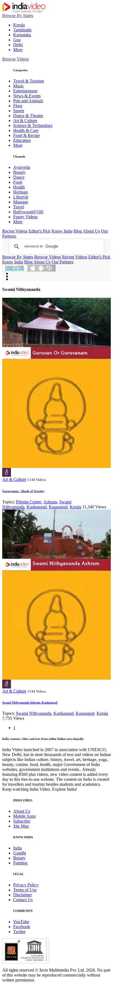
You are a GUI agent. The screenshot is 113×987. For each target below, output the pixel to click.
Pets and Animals (28, 100)
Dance (18, 177)
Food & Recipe (26, 135)
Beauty (19, 172)
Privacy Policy (25, 885)
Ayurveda (21, 167)
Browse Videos (15, 59)
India (17, 848)
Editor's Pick (39, 231)
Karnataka (22, 34)
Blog (78, 231)
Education (22, 140)
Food (17, 182)
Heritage (20, 192)
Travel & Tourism (28, 81)
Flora (17, 105)
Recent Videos (14, 231)
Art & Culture (25, 120)
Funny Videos (25, 216)
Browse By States (17, 15)
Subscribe (21, 821)
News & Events (27, 95)
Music (18, 86)
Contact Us (23, 899)
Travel (18, 207)
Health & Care (25, 130)
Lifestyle (20, 197)
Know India (62, 231)
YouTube (21, 921)
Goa (17, 39)
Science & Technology (33, 125)
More (17, 49)
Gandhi (19, 853)
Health (19, 187)
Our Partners (63, 262)
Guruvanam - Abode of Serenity (23, 491)
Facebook (21, 926)
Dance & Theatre (28, 115)
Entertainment (25, 91)
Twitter (19, 931)
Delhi (18, 44)
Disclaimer (22, 894)
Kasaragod (58, 506)
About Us (91, 231)
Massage (20, 202)
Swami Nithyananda (33, 713)
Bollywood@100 (28, 211)
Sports (18, 110)
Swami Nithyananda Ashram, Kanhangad (29, 702)
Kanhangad (37, 506)
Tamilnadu (22, 29)
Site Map (21, 826)
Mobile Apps (24, 816)
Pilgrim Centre (28, 502)
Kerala (19, 25)
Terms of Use (24, 889)
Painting (20, 863)
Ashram (50, 502)
